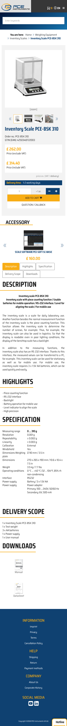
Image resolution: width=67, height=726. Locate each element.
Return (33, 663)
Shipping (33, 657)
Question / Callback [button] (33, 205)
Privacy (33, 632)
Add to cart (32, 198)
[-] (49, 191)
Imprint (33, 627)
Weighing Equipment (46, 35)
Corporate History (33, 688)
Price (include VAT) (16, 167)
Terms (34, 638)
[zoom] (33, 109)
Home (28, 35)
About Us (33, 682)
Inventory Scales (18, 38)
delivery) (54, 176)
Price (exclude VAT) (16, 153)
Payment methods (33, 668)
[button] (10, 118)
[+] (56, 191)
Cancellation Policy (34, 643)
